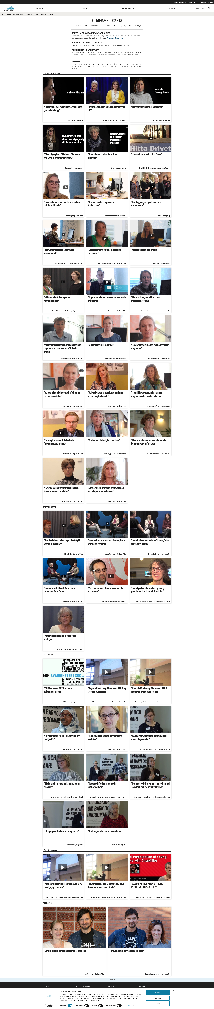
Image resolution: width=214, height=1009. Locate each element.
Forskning (8, 14)
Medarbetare (182, 2)
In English (210, 2)
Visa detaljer (128, 1005)
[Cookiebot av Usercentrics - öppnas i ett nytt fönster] (49, 1005)
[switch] (86, 1005)
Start (2, 14)
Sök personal (196, 2)
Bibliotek (203, 2)
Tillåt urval (158, 998)
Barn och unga (29, 14)
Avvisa (158, 1003)
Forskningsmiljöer (18, 14)
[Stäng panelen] (173, 990)
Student (176, 2)
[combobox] (202, 8)
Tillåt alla (157, 992)
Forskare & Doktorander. (115, 38)
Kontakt (190, 2)
